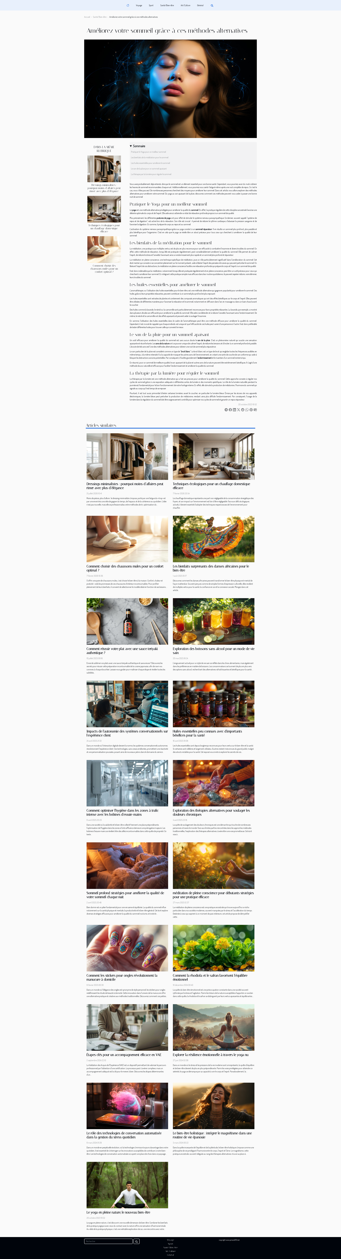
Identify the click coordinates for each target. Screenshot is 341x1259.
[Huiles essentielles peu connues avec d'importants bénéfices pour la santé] (213, 703)
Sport (151, 5)
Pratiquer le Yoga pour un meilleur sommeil (148, 152)
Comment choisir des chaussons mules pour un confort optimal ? (104, 268)
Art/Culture (185, 5)
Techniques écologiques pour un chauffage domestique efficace (104, 228)
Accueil (87, 17)
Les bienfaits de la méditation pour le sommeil (149, 157)
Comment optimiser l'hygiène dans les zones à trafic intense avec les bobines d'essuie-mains (123, 812)
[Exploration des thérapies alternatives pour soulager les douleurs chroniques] (213, 783)
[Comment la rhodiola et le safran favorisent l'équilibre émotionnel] (213, 948)
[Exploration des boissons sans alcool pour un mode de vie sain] (213, 621)
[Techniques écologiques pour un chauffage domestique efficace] (104, 209)
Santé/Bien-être (167, 5)
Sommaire (139, 146)
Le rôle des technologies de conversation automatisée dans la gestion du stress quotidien (124, 1135)
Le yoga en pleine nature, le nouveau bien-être (118, 1212)
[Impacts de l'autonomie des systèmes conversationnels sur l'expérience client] (127, 703)
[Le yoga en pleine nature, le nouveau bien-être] (127, 1185)
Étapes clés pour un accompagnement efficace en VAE (124, 1055)
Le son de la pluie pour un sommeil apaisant (149, 168)
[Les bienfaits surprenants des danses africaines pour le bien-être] (213, 538)
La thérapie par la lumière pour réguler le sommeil (151, 174)
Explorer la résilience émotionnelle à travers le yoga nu (210, 1055)
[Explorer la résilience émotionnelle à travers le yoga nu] (213, 1027)
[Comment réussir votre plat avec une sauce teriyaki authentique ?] (127, 621)
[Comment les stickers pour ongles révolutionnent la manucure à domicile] (127, 948)
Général (200, 5)
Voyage (139, 5)
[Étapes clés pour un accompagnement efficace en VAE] (127, 1027)
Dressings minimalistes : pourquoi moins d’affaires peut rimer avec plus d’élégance (104, 188)
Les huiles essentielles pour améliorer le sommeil (150, 163)
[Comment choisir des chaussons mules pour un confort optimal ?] (104, 249)
